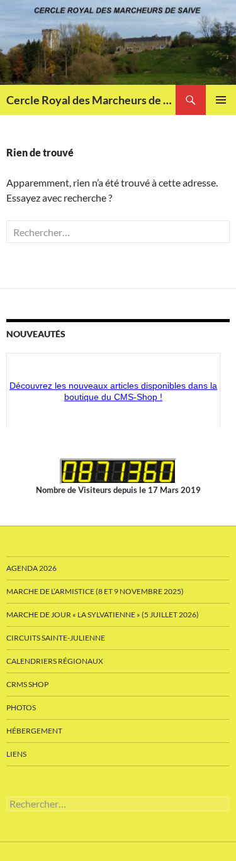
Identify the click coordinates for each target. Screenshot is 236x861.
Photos (21, 707)
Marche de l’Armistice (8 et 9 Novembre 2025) (95, 591)
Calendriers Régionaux (54, 661)
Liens (16, 754)
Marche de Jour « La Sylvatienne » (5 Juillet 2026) (102, 614)
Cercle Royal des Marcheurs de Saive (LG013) (91, 100)
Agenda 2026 (31, 568)
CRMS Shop (27, 684)
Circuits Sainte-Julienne (55, 637)
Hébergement (34, 730)
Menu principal (221, 100)
